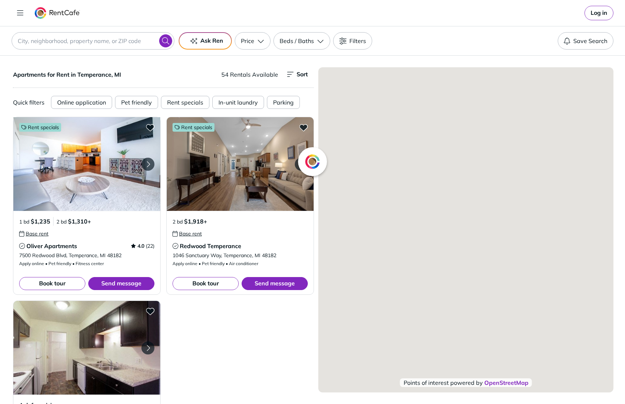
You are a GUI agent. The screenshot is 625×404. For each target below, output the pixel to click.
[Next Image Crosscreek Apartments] (147, 347)
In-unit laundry (238, 102)
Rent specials (185, 102)
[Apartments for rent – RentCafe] (57, 13)
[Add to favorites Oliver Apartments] (150, 127)
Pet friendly (136, 102)
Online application (81, 102)
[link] (598, 13)
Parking (283, 102)
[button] (86, 164)
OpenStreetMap (506, 382)
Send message (121, 283)
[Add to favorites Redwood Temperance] (303, 127)
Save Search (590, 40)
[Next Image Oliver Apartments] (147, 164)
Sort (302, 74)
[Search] (165, 40)
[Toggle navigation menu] (20, 13)
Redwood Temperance (210, 246)
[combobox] (93, 41)
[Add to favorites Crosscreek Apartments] (150, 311)
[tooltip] (33, 233)
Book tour (52, 283)
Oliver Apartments (51, 246)
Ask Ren (211, 40)
